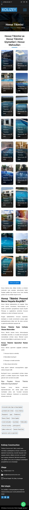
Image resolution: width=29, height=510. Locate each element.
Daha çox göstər (14, 282)
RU (26, 2)
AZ (21, 2)
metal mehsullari (6, 422)
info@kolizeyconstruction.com (12, 474)
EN (24, 2)
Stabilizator (17, 414)
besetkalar (16, 422)
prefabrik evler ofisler (7, 411)
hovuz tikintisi (19, 411)
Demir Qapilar (15, 418)
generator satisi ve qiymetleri (10, 433)
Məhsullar (13, 28)
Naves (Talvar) (6, 418)
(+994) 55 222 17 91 (9, 471)
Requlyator (5, 414)
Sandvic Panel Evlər (19, 429)
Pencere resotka (6, 425)
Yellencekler (24, 422)
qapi (11, 414)
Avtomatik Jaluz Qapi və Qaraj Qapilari (12, 407)
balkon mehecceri (6, 429)
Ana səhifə (7, 28)
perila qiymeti (16, 425)
